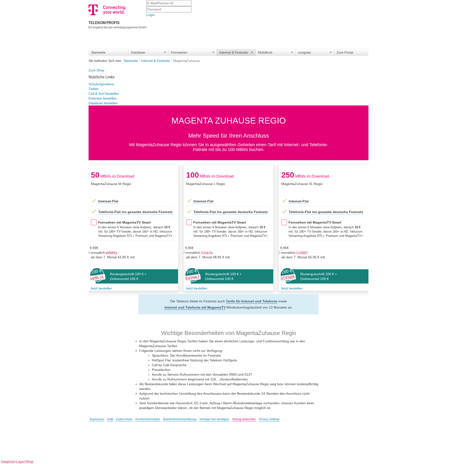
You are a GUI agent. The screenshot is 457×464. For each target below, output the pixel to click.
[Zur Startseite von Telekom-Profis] (117, 16)
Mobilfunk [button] (265, 52)
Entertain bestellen (103, 98)
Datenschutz (124, 419)
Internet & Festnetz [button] (233, 52)
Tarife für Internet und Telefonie (251, 301)
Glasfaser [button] (138, 52)
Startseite (98, 52)
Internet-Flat (108, 201)
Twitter (94, 89)
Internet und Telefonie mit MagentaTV (195, 307)
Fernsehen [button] (179, 52)
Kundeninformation (147, 419)
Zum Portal (345, 52)
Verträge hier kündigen (214, 419)
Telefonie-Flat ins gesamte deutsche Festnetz (135, 212)
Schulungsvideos (101, 84)
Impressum (97, 419)
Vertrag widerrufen (244, 419)
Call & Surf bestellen (104, 93)
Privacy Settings (269, 419)
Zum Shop (96, 70)
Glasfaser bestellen (103, 103)
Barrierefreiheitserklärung (179, 419)
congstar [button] (304, 52)
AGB (110, 419)
